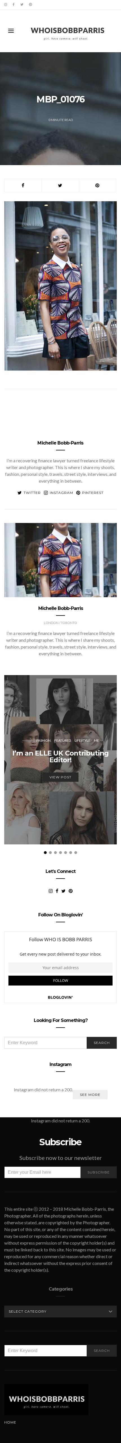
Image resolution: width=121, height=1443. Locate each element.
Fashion (43, 740)
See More (90, 1094)
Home (10, 1422)
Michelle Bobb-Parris (60, 443)
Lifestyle (82, 740)
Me (96, 740)
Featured (62, 740)
